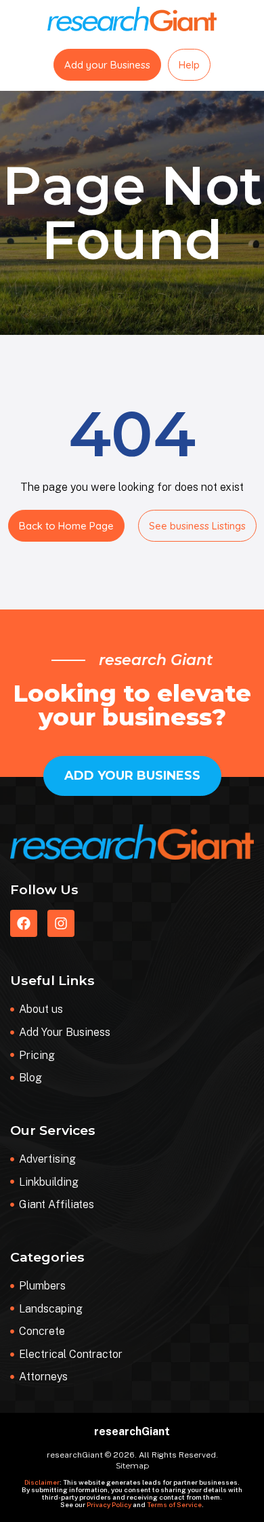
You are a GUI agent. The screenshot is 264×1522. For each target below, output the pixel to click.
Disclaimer (42, 1482)
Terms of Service (174, 1504)
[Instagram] (60, 923)
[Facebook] (23, 923)
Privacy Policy (109, 1504)
